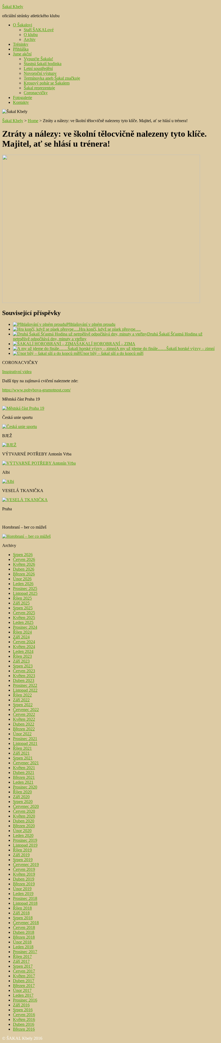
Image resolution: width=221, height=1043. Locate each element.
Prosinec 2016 (25, 1000)
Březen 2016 (24, 1029)
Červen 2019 (24, 869)
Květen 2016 (24, 1019)
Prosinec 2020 (25, 787)
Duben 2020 (23, 821)
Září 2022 (21, 700)
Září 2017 (21, 961)
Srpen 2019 (23, 859)
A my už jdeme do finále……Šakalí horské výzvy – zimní (165, 348)
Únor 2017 (22, 990)
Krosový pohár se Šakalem (47, 83)
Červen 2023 (24, 671)
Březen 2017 (24, 985)
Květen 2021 (24, 767)
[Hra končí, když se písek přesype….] (46, 329)
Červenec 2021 (26, 763)
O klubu (31, 34)
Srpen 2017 (23, 966)
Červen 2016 (24, 1014)
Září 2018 (21, 913)
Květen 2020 (24, 816)
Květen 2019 (24, 874)
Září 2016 (21, 1005)
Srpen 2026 (23, 554)
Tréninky (20, 44)
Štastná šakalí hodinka (42, 63)
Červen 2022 (24, 714)
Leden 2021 (23, 782)
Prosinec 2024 (25, 627)
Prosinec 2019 (25, 840)
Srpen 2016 (23, 1009)
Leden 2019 (23, 893)
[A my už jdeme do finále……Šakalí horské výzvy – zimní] (64, 348)
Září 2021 (21, 753)
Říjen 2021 (22, 748)
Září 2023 (21, 661)
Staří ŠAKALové (39, 29)
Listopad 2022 (25, 690)
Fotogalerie (22, 97)
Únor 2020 (22, 830)
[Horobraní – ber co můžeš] (26, 536)
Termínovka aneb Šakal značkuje (52, 78)
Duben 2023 (23, 680)
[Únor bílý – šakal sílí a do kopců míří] (46, 353)
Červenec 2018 (26, 922)
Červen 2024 (24, 641)
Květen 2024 (24, 646)
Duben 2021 (23, 772)
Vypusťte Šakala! (38, 58)
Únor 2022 (22, 733)
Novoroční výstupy (40, 73)
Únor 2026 (22, 579)
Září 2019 (21, 855)
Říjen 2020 (22, 792)
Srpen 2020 (23, 801)
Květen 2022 (24, 719)
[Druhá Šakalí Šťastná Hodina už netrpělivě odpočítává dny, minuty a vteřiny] (80, 334)
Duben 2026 (23, 569)
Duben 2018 (23, 932)
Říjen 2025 (22, 598)
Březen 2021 (24, 777)
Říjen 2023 (22, 656)
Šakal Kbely (12, 6)
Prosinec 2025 (25, 588)
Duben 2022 (23, 724)
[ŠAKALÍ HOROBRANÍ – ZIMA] (44, 343)
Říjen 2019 (22, 850)
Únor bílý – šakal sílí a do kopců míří (111, 353)
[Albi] (8, 481)
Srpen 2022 (23, 704)
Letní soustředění (38, 68)
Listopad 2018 (25, 903)
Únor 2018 (22, 942)
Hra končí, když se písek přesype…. (110, 329)
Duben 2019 (23, 879)
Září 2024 (21, 637)
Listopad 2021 (25, 743)
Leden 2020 (23, 835)
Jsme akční (22, 54)
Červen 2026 (24, 559)
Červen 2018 (24, 927)
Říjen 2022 (22, 695)
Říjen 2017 (22, 956)
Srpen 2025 (23, 608)
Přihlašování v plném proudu (90, 324)
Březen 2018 (24, 937)
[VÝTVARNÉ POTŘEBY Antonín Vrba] (39, 463)
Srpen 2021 (23, 758)
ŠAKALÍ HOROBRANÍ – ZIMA (105, 343)
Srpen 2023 (23, 666)
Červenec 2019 (26, 864)
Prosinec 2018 (25, 898)
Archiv (30, 39)
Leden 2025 (23, 622)
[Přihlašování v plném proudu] (39, 324)
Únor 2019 (22, 888)
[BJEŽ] (9, 445)
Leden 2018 (23, 947)
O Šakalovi (22, 25)
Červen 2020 (24, 811)
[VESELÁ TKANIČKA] (25, 499)
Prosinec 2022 (25, 685)
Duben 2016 (23, 1024)
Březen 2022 (24, 729)
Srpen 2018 (23, 917)
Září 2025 (21, 603)
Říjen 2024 (22, 632)
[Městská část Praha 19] (23, 408)
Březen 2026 (24, 574)
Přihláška (21, 49)
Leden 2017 (23, 995)
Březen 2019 (24, 884)
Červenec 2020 (26, 806)
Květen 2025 (24, 617)
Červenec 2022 (26, 709)
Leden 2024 (23, 651)
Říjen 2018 (22, 908)
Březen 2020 (24, 825)
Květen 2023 (24, 675)
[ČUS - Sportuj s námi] (19, 426)
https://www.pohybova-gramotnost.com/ (36, 390)
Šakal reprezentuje (39, 88)
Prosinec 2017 (25, 951)
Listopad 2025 (25, 593)
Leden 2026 (23, 583)
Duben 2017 (23, 980)
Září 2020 (21, 796)
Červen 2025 (24, 612)
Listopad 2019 (25, 845)
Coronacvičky (36, 92)
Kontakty (21, 102)
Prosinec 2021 (25, 738)
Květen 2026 (24, 564)
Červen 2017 (24, 971)
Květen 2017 (24, 976)
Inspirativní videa (17, 371)
